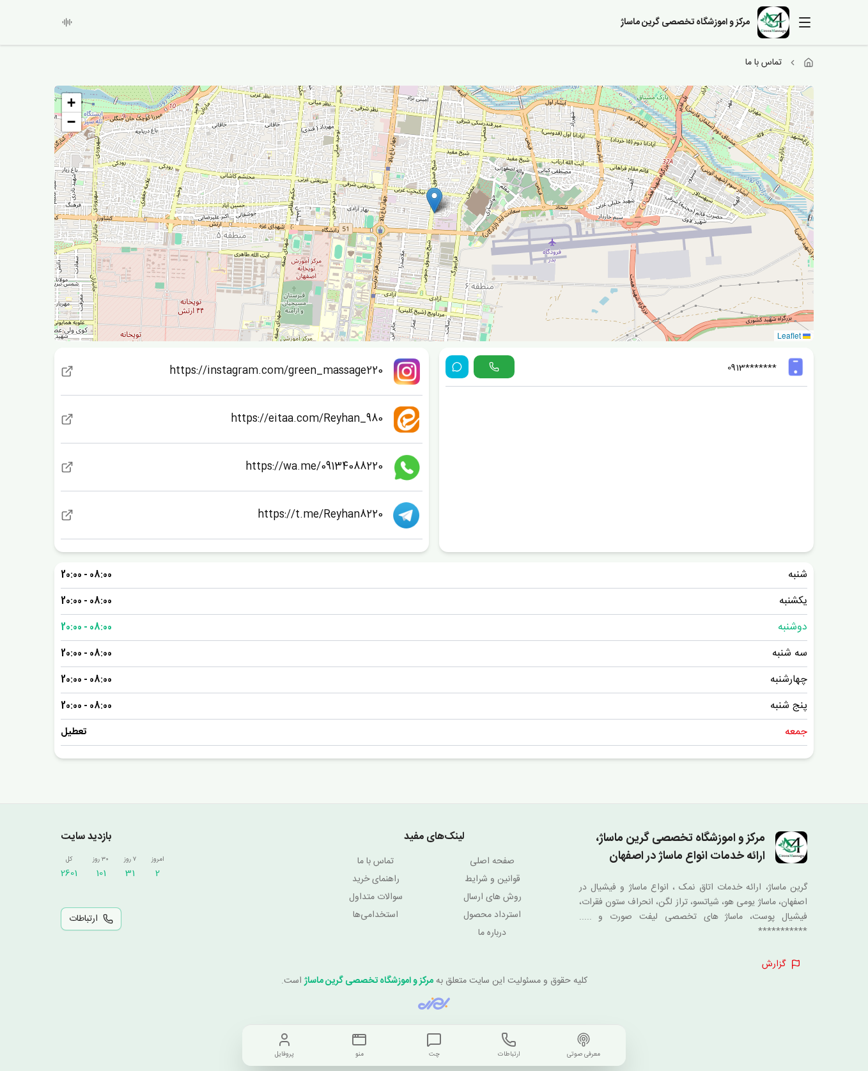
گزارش (774, 964)
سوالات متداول (376, 897)
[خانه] (808, 62)
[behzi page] (434, 1004)
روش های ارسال (492, 897)
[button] (434, 200)
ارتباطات (83, 919)
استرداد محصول (492, 915)
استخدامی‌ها (375, 915)
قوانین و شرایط (492, 879)
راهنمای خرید (375, 879)
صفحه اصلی (492, 861)
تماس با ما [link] (763, 62)
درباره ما (492, 933)
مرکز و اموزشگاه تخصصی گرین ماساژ (368, 981)
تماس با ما (375, 861)
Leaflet (790, 335)
